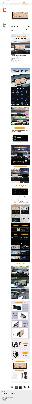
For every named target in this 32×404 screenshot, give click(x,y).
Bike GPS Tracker (4, 26)
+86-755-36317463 (4, 399)
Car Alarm (3, 10)
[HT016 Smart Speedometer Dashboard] (4, 393)
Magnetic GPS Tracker (4, 23)
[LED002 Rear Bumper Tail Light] (20, 386)
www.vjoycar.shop (4, 400)
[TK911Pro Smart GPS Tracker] (6, 393)
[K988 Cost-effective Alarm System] (9, 393)
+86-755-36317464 (5, 398)
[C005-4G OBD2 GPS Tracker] (14, 393)
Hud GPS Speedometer (5, 12)
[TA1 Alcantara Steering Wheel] (28, 386)
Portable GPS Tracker (4, 24)
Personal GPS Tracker (4, 25)
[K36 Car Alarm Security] (8, 393)
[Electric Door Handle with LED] (16, 386)
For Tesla (3, 9)
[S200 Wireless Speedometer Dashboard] (11, 393)
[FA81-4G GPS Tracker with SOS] (12, 393)
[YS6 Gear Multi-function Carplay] (12, 386)
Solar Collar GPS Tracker (5, 28)
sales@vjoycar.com (16, 0)
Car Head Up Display (4, 11)
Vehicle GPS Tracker (4, 27)
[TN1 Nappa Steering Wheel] (24, 386)
